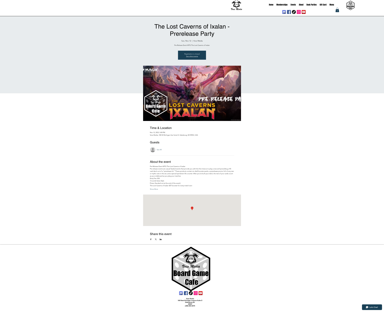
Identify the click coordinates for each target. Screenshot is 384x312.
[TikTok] (294, 12)
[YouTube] (304, 12)
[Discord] (284, 12)
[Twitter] (191, 308)
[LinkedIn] (194, 308)
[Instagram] (299, 12)
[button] (337, 10)
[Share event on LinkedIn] (161, 239)
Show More (154, 189)
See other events (192, 56)
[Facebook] (289, 12)
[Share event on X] (156, 239)
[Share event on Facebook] (151, 239)
